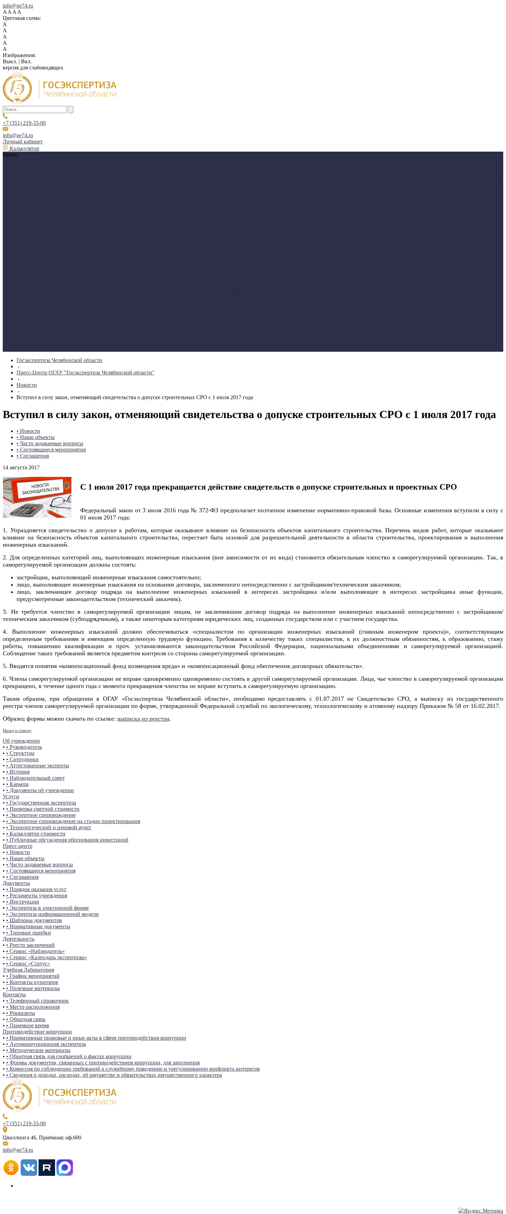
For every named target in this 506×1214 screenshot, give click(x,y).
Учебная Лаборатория (28, 970)
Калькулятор (23, 148)
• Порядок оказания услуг (36, 889)
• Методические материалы (465, 217)
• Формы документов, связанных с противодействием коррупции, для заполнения (472, 251)
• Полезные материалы (364, 264)
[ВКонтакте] (29, 1174)
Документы (16, 883)
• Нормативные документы (242, 282)
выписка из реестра (143, 718)
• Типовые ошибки (28, 933)
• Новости (182, 242)
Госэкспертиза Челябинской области (59, 360)
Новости (27, 385)
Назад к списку (17, 730)
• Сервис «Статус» (28, 963)
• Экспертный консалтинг (130, 248)
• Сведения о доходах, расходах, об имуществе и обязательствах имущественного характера (475, 328)
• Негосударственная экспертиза (139, 239)
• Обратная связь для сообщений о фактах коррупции (475, 230)
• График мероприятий (363, 251)
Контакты (14, 994)
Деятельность (18, 939)
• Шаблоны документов (248, 273)
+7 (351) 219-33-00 (24, 123)
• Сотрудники (18, 242)
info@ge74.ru (18, 6)
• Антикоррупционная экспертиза (472, 205)
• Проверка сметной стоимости (86, 217)
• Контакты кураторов (363, 258)
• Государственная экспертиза (80, 211)
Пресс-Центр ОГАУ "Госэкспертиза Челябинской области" (86, 372)
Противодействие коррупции (37, 1032)
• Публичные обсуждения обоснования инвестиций (74, 295)
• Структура (23, 236)
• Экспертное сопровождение (83, 227)
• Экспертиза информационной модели (251, 261)
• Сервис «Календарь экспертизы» (305, 261)
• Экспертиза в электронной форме (249, 245)
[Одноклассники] (11, 1174)
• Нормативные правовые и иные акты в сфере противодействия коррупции (96, 1038)
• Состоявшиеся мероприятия (196, 261)
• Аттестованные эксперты (22, 251)
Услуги (11, 796)
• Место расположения (416, 251)
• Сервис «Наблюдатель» (35, 951)
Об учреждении (21, 741)
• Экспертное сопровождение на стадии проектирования (81, 245)
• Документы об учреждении (24, 276)
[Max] (64, 1174)
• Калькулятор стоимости (78, 276)
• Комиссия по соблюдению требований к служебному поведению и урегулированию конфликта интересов (473, 288)
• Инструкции (241, 236)
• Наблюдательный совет (29, 264)
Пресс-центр (17, 846)
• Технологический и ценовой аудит (82, 264)
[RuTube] (47, 1174)
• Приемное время (27, 1025)
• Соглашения (187, 270)
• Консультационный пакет (138, 261)
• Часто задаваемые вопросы (194, 251)
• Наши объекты (36, 437)
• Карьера (29, 270)
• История (39, 258)
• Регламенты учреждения (249, 230)
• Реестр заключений (306, 242)
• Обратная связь (25, 1019)
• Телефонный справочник (409, 245)
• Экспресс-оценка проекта (137, 276)
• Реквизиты (411, 258)
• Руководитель (22, 233)
